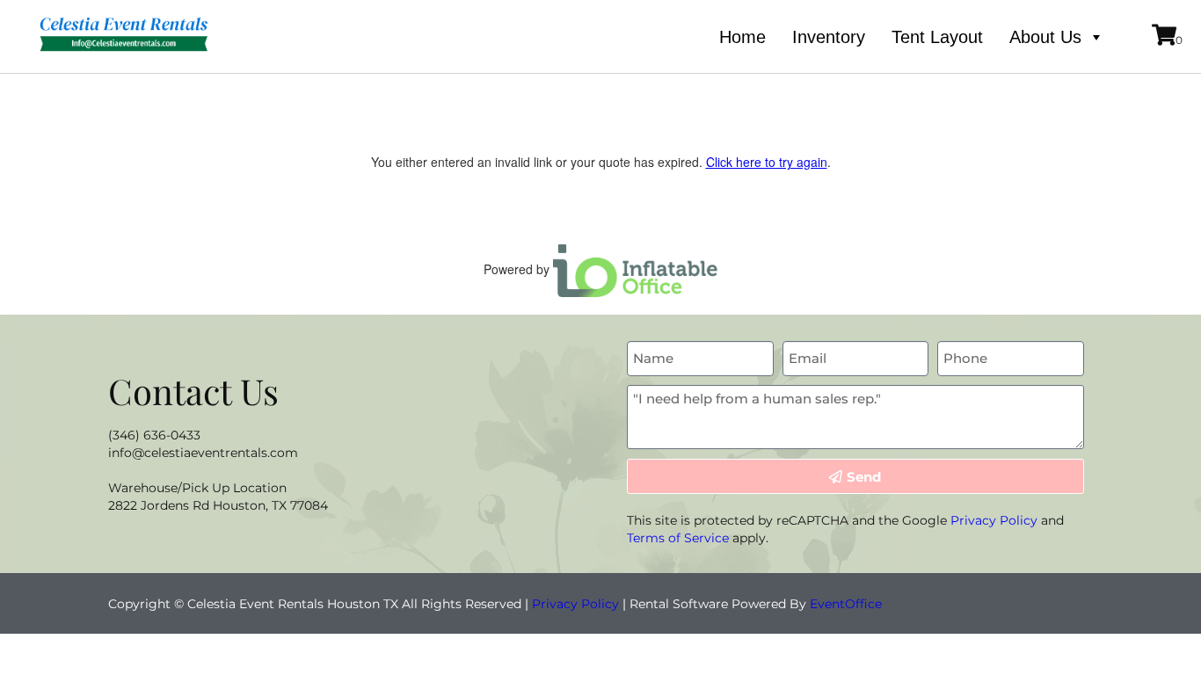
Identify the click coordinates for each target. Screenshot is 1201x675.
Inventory (828, 37)
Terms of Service (678, 538)
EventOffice (846, 604)
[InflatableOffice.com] (635, 269)
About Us (1045, 37)
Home (742, 37)
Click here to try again (766, 162)
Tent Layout (937, 37)
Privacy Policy (993, 520)
